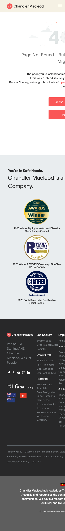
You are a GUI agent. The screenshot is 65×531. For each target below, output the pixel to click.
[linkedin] (28, 373)
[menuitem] (48, 341)
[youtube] (19, 373)
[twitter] (14, 373)
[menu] (59, 5)
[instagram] (23, 373)
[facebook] (9, 373)
